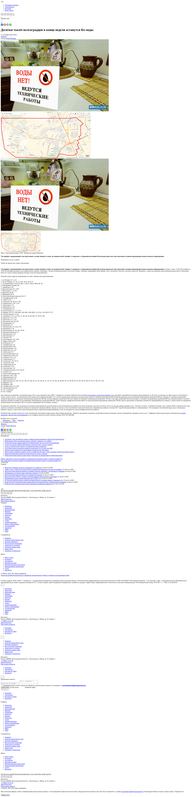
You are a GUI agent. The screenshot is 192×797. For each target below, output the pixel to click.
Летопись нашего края (12, 547)
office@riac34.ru (6, 499)
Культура (8, 515)
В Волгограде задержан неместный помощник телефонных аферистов (29, 484)
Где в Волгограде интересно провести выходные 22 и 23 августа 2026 (28, 448)
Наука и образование (12, 524)
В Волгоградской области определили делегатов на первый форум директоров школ (34, 455)
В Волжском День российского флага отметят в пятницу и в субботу (28, 441)
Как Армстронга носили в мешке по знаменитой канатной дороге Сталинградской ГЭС (31, 461)
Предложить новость (8, 501)
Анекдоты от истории (12, 545)
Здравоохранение (11, 522)
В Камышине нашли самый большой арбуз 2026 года (23, 478)
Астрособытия (10, 526)
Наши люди (9, 549)
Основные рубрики (11, 5)
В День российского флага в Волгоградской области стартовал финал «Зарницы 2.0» (34, 480)
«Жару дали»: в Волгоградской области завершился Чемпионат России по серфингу (33, 469)
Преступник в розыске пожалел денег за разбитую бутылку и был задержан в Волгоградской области (39, 452)
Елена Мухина (11, 38)
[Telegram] (7, 25)
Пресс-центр (9, 10)
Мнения (7, 511)
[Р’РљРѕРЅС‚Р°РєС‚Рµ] (2, 25)
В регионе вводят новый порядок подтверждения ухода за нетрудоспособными (32, 443)
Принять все (5, 795)
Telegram (21, 420)
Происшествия (10, 510)
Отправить (5, 689)
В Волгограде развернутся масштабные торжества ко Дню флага (27, 450)
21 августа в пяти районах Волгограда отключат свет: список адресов (28, 445)
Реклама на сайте (10, 563)
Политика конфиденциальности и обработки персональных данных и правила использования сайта (35, 575)
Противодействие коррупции (15, 565)
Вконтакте (6, 420)
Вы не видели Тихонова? (13, 543)
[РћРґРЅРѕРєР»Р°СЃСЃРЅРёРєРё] (5, 25)
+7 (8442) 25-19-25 (7, 621)
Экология (8, 528)
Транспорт (8, 508)
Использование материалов (14, 566)
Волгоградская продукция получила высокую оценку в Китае (26, 453)
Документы (9, 561)
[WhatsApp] (10, 25)
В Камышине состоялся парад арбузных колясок (21, 473)
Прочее (7, 517)
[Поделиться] (1, 22)
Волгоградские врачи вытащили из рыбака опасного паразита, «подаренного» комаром (35, 471)
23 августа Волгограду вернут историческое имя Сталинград (25, 446)
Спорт (7, 520)
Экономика (8, 513)
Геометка (8, 538)
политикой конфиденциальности (132, 791)
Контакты (8, 570)
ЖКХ (6, 529)
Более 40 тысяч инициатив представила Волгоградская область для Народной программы (35, 482)
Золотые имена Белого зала (14, 540)
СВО (6, 531)
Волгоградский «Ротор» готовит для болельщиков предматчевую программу (31, 477)
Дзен (14, 420)
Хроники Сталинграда (12, 551)
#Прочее (4, 36)
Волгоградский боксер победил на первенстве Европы (23, 475)
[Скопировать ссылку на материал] (1, 20)
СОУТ (7, 568)
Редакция (8, 9)
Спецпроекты (9, 7)
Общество (8, 519)
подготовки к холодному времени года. (101, 395)
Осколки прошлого (11, 542)
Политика (8, 506)
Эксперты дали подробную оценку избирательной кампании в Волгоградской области (34, 439)
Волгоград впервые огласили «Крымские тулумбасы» (23, 467)
